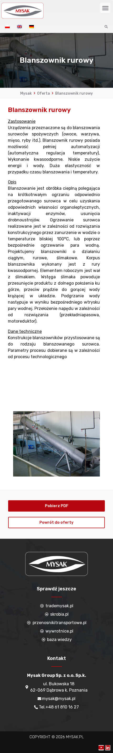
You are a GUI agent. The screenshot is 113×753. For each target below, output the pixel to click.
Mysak (26, 93)
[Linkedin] (107, 747)
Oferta (43, 93)
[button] (105, 8)
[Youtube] (101, 747)
